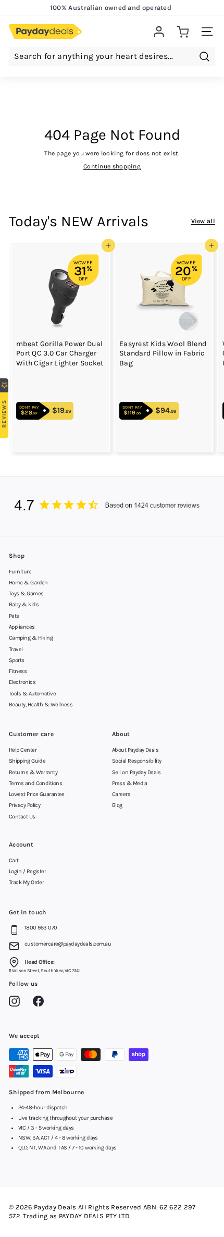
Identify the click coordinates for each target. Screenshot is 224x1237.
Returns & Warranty (33, 772)
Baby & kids (24, 604)
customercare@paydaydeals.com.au (67, 943)
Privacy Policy (24, 805)
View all (203, 221)
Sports (16, 660)
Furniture (20, 571)
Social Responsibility (136, 760)
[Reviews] (112, 506)
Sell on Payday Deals (136, 772)
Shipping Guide (27, 760)
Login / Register (27, 871)
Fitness (18, 671)
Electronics (22, 682)
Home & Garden (28, 582)
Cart (14, 860)
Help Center (22, 749)
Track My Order (26, 882)
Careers (121, 794)
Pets (14, 616)
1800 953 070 (40, 927)
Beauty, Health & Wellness (40, 704)
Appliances (22, 626)
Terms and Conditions (35, 783)
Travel (16, 649)
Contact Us (22, 816)
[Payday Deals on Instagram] (17, 1003)
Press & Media (129, 783)
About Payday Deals (135, 749)
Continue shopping (112, 166)
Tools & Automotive (32, 693)
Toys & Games (26, 593)
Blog (117, 805)
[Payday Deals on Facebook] (41, 1003)
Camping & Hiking (31, 637)
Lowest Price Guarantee (37, 794)
